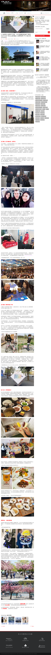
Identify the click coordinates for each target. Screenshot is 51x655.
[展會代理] (29, 13)
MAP (30, 653)
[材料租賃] (25, 13)
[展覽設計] (8, 13)
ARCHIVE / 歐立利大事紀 (40, 35)
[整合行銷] (12, 13)
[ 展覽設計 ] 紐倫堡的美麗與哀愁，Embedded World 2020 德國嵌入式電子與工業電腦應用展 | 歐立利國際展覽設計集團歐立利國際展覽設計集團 (43, 88)
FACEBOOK (35, 653)
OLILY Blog (6, 2)
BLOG (32, 653)
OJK (25, 646)
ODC (42, 639)
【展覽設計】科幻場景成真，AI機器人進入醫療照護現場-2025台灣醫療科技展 (45, 69)
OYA (25, 639)
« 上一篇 (2, 626)
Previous (49, 5)
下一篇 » (32, 626)
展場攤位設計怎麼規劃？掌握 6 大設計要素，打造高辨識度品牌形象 (45, 41)
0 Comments (38, 43)
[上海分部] (21, 13)
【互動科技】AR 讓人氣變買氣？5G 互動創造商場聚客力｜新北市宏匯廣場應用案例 (44, 64)
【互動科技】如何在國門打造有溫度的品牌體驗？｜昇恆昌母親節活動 (45, 52)
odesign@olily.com (46, 13)
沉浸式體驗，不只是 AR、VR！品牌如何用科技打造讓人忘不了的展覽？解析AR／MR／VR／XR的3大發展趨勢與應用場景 (43, 58)
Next (2, 5)
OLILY (4, 13)
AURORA (42, 646)
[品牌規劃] (17, 13)
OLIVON (9, 646)
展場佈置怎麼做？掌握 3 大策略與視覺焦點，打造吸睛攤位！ (45, 46)
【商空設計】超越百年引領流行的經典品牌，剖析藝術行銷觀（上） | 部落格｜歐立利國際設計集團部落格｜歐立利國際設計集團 (43, 82)
